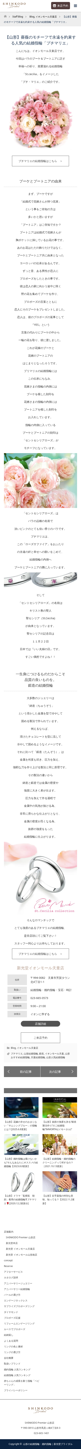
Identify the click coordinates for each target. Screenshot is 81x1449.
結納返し (8, 1335)
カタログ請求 (11, 1277)
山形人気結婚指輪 (55, 1057)
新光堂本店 (12, 1243)
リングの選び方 (12, 1352)
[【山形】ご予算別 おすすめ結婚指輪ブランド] (58, 1071)
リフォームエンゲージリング (19, 1323)
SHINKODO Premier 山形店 (20, 1237)
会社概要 (8, 1358)
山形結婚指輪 (31, 1053)
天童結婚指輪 (38, 1057)
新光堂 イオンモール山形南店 (21, 1254)
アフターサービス (13, 1271)
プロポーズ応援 (12, 1317)
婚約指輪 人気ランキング (17, 1369)
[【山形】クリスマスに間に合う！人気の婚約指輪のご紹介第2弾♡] (22, 1071)
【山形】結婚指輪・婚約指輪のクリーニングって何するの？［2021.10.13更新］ (58, 1162)
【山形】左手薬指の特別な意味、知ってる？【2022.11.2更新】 (58, 1199)
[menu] (75, 6)
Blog (13, 1048)
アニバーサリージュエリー (18, 1283)
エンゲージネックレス (16, 1300)
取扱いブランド (12, 1363)
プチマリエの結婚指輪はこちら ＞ (40, 161)
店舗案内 (8, 1231)
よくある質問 (11, 1340)
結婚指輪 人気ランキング (17, 1375)
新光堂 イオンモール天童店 (20, 1248)
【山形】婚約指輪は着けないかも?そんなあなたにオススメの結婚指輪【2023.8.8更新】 (21, 1162)
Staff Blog (17, 16)
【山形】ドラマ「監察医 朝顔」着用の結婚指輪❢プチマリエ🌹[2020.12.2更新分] (20, 1199)
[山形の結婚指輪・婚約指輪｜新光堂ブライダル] (40, 1414)
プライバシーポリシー (16, 1390)
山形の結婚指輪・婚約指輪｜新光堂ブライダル (48, 1444)
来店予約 (62, 5)
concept (8, 1260)
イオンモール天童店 (27, 1048)
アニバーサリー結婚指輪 (17, 1289)
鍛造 (41, 1053)
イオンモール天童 (54, 1053)
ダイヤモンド (11, 1312)
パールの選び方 (12, 1294)
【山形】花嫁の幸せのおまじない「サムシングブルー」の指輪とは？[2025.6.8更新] (20, 1125)
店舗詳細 (40, 1024)
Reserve (8, 1266)
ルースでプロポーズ (14, 1329)
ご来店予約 (40, 1038)
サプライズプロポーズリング (19, 1306)
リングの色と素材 (13, 1346)
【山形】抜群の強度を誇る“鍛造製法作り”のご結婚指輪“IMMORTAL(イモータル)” (59, 1125)
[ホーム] (5, 15)
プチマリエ (17, 1053)
